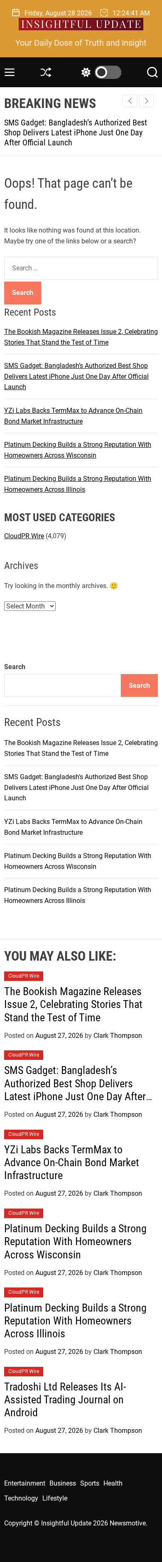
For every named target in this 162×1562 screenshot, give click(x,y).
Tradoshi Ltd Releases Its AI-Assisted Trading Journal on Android (65, 1400)
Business (62, 1483)
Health (113, 1483)
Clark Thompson (117, 1036)
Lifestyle (54, 1498)
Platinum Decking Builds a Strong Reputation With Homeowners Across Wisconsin (75, 1241)
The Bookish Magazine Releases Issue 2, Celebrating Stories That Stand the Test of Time (73, 1004)
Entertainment (24, 1483)
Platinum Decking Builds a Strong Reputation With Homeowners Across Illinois (75, 1321)
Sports (89, 1483)
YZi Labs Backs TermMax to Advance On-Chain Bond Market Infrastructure (71, 1162)
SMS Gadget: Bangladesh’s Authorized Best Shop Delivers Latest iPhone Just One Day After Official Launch (76, 376)
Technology (21, 1498)
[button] (146, 101)
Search (14, 667)
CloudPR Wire (24, 536)
